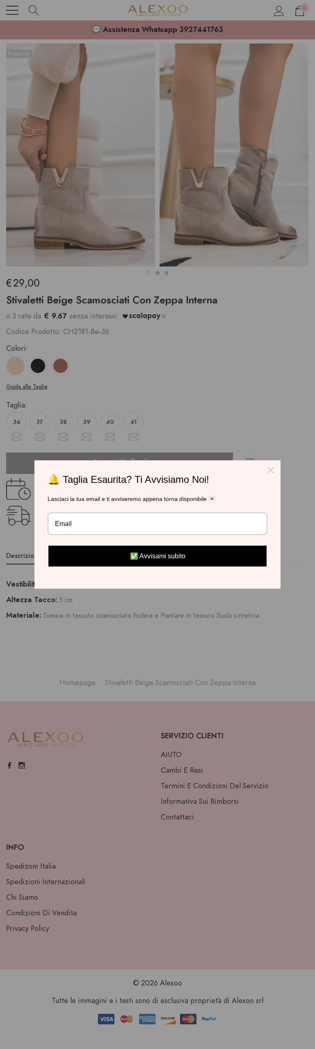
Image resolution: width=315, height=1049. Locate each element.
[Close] (271, 470)
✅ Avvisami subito (157, 556)
